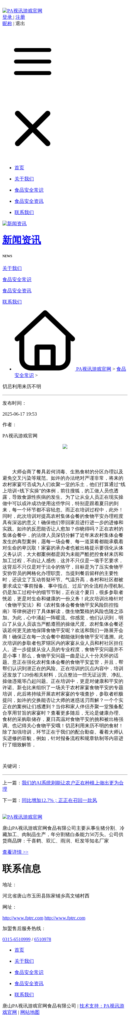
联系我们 (12, 301)
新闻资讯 (21, 239)
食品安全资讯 (16, 290)
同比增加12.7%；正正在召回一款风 (59, 800)
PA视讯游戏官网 (93, 368)
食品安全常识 (16, 279)
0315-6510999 (16, 939)
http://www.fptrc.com (22, 917)
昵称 (7, 23)
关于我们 (12, 268)
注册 (20, 17)
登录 (7, 17)
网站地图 (30, 1012)
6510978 (42, 939)
